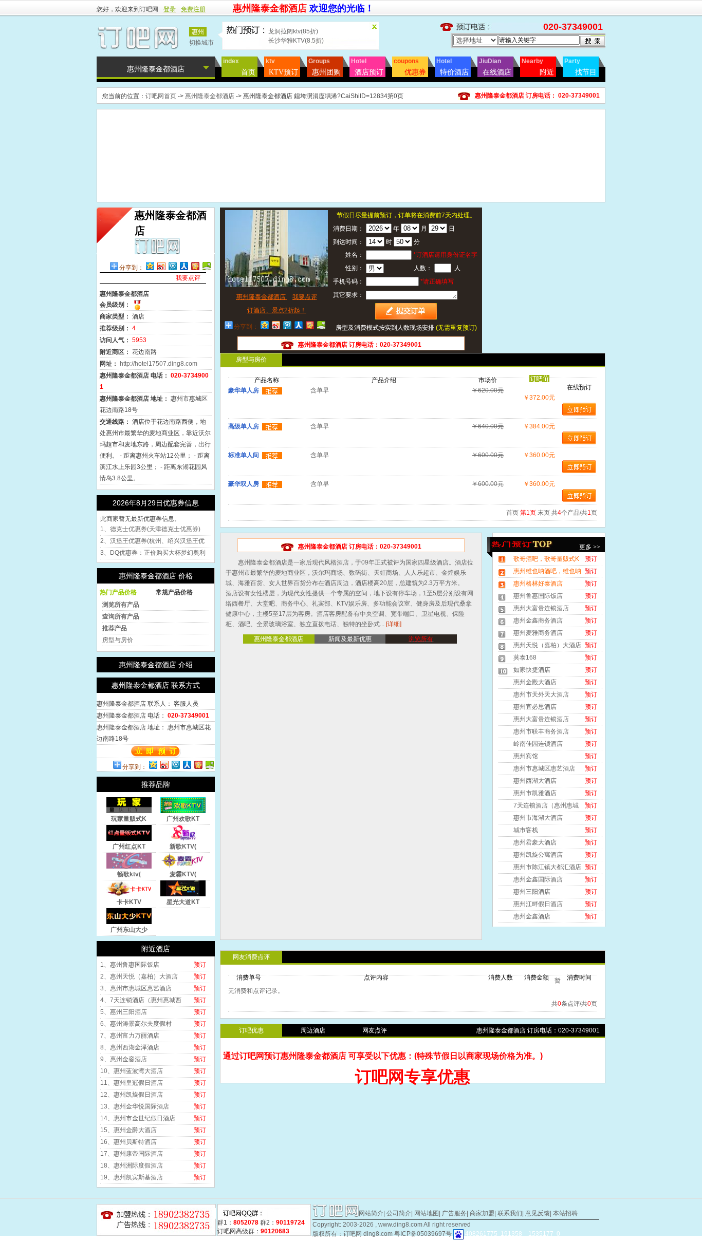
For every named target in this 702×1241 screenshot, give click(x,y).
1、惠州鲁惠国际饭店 (129, 964)
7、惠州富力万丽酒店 (129, 1035)
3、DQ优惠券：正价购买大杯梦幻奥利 (153, 552)
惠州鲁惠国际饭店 (538, 595)
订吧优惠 (251, 1030)
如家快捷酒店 (531, 669)
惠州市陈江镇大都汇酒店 (547, 867)
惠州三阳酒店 (531, 891)
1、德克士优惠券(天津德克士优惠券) (150, 529)
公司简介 (398, 1213)
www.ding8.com (400, 1224)
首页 (512, 512)
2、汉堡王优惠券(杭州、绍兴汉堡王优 (152, 540)
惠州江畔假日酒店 (538, 904)
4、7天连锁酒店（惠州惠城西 (140, 1000)
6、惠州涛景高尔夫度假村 (136, 1023)
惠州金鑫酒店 (531, 916)
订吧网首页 (160, 96)
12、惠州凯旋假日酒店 (131, 1094)
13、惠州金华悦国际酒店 (134, 1106)
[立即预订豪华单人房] (579, 408)
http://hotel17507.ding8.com (158, 363)
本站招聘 (565, 1213)
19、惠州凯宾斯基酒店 (131, 1177)
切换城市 (201, 42)
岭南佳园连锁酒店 (538, 743)
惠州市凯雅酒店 (535, 793)
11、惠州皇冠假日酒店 (131, 1082)
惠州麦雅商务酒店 (538, 632)
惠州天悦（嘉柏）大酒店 (547, 645)
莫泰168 (525, 657)
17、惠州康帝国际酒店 (131, 1153)
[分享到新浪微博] (161, 265)
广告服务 (454, 1213)
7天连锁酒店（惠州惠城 (546, 805)
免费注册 (193, 9)
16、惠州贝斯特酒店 (128, 1141)
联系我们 (509, 1213)
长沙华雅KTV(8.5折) (296, 40)
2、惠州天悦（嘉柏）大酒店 (139, 976)
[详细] (393, 624)
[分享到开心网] (194, 265)
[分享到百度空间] (206, 265)
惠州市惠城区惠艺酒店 (544, 768)
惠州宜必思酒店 (535, 706)
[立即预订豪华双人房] (579, 495)
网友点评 (374, 1030)
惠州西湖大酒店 (535, 780)
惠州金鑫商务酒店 (538, 620)
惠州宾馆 (525, 756)
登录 (169, 9)
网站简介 (371, 1213)
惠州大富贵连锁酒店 (541, 608)
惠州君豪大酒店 (535, 842)
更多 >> (589, 547)
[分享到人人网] (183, 265)
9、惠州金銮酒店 (123, 1059)
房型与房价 (117, 640)
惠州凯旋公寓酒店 (538, 854)
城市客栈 (525, 830)
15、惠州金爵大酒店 (128, 1130)
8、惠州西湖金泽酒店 (129, 1047)
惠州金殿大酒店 (535, 682)
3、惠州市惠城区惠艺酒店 (136, 988)
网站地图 (426, 1213)
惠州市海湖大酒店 (538, 817)
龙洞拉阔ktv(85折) (293, 31)
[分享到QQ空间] (149, 265)
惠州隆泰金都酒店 (210, 96)
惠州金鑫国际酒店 (538, 879)
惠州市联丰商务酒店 (541, 731)
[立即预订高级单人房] (579, 437)
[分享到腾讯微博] (172, 265)
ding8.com (378, 1233)
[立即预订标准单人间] (579, 466)
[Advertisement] (351, 132)
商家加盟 (482, 1213)
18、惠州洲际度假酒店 (131, 1165)
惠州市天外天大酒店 (541, 694)
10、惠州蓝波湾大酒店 (131, 1071)
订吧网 (352, 1233)
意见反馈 (537, 1213)
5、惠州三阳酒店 (123, 1012)
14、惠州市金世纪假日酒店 (137, 1118)
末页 (544, 512)
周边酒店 (313, 1030)
